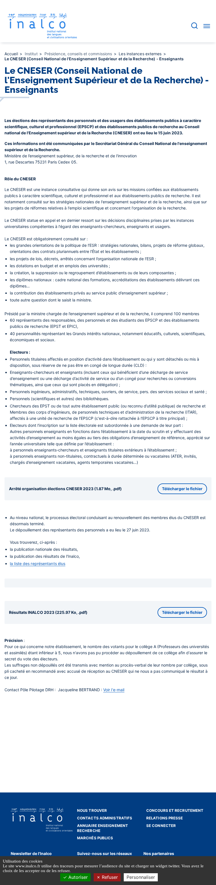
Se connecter (161, 825)
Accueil (11, 53)
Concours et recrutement (174, 810)
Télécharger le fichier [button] (182, 488)
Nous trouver (92, 810)
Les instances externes (141, 53)
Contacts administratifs (104, 818)
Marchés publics (95, 838)
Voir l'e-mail (113, 689)
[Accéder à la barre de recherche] (194, 25)
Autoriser (77, 877)
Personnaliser (141, 877)
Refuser (109, 877)
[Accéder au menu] (206, 25)
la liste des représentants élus (37, 563)
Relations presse (164, 818)
